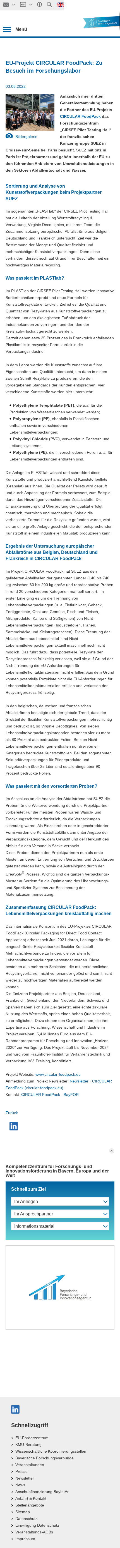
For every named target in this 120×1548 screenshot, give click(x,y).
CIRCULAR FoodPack (80, 116)
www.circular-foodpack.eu (58, 1074)
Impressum (25, 1539)
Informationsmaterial (34, 1226)
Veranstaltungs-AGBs (34, 1532)
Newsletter (24, 1478)
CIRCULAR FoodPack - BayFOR (50, 1094)
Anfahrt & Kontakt (30, 1498)
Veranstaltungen (29, 1464)
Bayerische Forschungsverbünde (44, 1458)
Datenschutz (26, 1518)
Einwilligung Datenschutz (37, 1525)
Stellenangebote (29, 1505)
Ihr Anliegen (26, 1201)
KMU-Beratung (28, 1444)
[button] (14, 1126)
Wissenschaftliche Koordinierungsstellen (50, 1451)
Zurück (12, 1113)
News (20, 1485)
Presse (21, 1471)
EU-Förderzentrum (32, 1438)
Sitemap (22, 1512)
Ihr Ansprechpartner (33, 1213)
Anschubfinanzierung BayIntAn (42, 1491)
